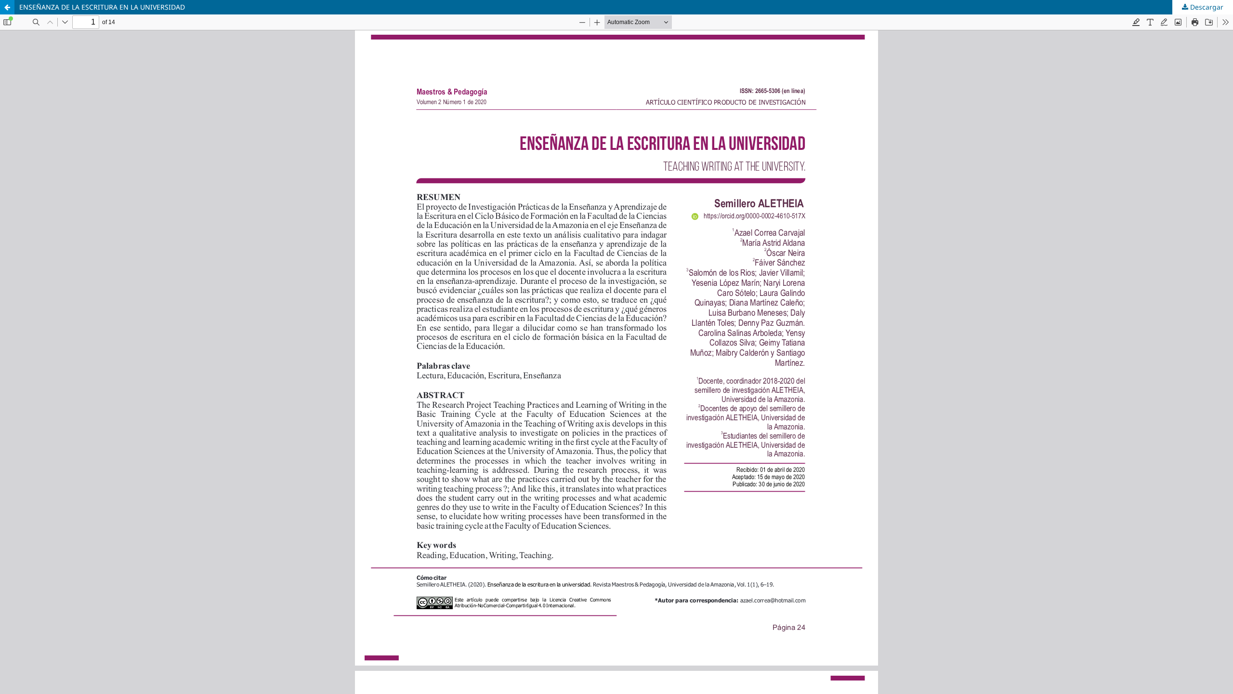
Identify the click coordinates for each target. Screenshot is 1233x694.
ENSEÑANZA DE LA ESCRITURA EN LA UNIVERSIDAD (102, 7)
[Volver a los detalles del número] (7, 7)
